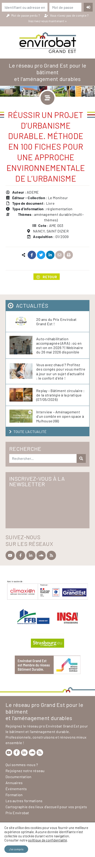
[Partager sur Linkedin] (50, 255)
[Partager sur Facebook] (32, 255)
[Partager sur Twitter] (41, 255)
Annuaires (14, 782)
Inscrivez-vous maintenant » (47, 21)
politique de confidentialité (47, 840)
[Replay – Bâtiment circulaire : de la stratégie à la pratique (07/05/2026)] (22, 395)
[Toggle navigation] (47, 98)
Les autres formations (24, 800)
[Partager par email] (59, 255)
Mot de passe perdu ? (26, 15)
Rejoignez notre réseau (25, 770)
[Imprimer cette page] (68, 255)
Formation (14, 794)
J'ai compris (16, 849)
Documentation (18, 776)
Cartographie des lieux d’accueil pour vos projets (46, 806)
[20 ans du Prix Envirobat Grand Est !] (22, 321)
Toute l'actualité (30, 431)
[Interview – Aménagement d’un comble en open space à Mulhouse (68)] (22, 416)
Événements (16, 788)
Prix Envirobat (17, 813)
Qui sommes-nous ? (22, 764)
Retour (50, 277)
